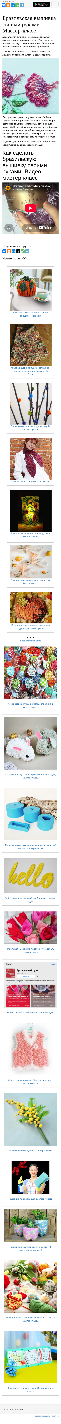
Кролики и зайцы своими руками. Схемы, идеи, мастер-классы (30, 776)
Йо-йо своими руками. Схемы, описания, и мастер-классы (31, 705)
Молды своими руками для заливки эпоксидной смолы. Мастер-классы (30, 847)
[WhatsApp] (17, 5)
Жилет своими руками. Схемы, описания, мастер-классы (30, 1082)
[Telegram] (22, 5)
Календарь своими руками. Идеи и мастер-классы (30, 1390)
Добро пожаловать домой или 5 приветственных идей (30, 900)
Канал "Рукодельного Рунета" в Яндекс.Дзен (30, 1012)
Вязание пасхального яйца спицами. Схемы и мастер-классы (30, 1319)
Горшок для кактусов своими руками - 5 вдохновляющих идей (30, 1248)
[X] (18, 251)
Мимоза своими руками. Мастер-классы (30, 1150)
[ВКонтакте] (4, 5)
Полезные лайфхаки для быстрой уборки (30, 1199)
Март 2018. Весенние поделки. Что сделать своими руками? (30, 950)
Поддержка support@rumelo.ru (46, 1416)
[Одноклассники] (8, 5)
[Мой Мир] (13, 5)
